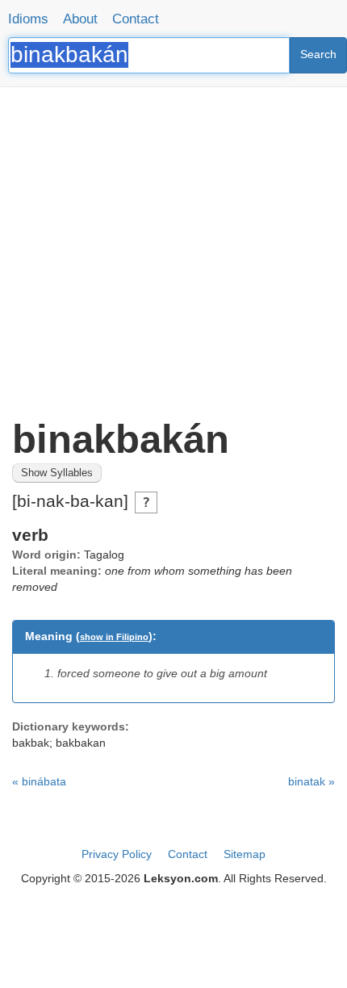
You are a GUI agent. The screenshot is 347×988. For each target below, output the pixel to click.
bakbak (30, 742)
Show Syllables (57, 473)
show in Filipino (114, 637)
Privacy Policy (117, 854)
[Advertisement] (173, 246)
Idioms (28, 19)
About (80, 19)
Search (318, 54)
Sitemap (244, 854)
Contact (135, 19)
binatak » (311, 781)
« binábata (39, 781)
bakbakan (81, 742)
